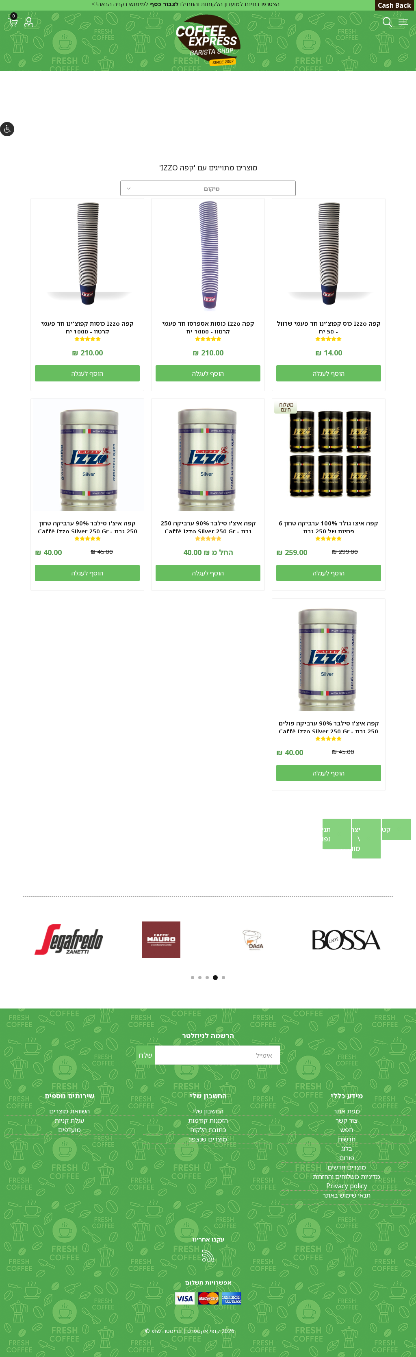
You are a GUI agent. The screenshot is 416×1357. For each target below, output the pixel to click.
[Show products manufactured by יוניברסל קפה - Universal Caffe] (254, 939)
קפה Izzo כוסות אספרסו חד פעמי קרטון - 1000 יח (208, 327)
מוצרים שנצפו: (208, 1139)
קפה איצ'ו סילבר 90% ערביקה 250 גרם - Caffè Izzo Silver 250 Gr (208, 527)
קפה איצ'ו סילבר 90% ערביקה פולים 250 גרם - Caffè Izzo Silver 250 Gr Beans (328, 731)
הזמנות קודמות (208, 1120)
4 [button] (200, 977)
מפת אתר (347, 1111)
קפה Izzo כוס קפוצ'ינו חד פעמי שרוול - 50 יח (329, 327)
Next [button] (22, 938)
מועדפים (69, 1129)
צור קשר (347, 1120)
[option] (346, 939)
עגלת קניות (69, 1120)
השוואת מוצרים (69, 1111)
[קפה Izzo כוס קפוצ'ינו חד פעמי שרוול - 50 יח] (328, 254)
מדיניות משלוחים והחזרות (346, 1176)
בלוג (346, 1148)
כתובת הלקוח (208, 1129)
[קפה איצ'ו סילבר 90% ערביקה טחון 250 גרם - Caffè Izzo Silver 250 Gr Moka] (87, 455)
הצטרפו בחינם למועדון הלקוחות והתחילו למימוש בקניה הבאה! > (185, 4)
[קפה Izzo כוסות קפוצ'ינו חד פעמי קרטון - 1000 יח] (87, 254)
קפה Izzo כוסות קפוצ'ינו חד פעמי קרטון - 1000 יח (87, 327)
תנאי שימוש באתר (346, 1195)
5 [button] (192, 977)
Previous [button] (394, 938)
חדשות (346, 1139)
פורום (346, 1157)
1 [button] (223, 977)
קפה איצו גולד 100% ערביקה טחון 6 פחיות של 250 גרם (328, 527)
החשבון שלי (208, 1111)
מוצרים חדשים (346, 1167)
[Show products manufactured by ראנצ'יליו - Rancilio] (69, 939)
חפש (346, 1129)
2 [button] (216, 977)
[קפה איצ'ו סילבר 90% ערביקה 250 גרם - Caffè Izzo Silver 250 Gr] (208, 455)
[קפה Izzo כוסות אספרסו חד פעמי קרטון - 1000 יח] (208, 254)
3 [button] (208, 977)
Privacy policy (346, 1185)
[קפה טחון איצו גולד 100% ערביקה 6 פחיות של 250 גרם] (328, 455)
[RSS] (208, 1255)
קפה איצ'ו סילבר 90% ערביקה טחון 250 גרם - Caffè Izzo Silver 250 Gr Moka (87, 531)
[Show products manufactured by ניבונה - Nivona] (161, 939)
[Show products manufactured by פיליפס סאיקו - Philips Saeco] (346, 939)
